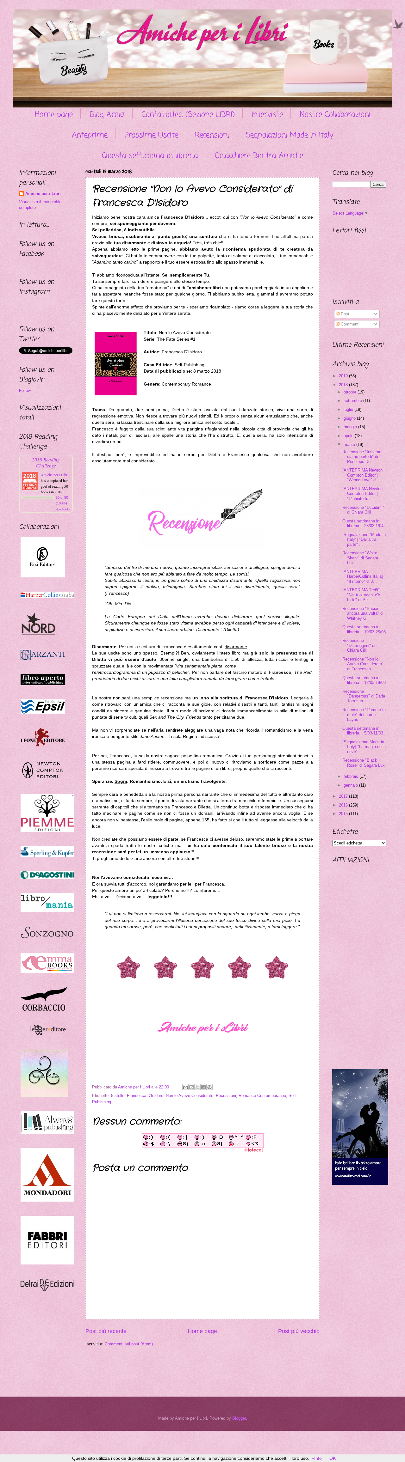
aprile (349, 435)
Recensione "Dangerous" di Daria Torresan (363, 696)
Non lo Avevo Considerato (189, 1095)
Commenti (349, 324)
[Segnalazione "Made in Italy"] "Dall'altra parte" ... (364, 539)
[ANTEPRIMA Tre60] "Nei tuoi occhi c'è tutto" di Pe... (361, 595)
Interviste (267, 115)
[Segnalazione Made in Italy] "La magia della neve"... (364, 747)
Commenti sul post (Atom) (129, 1344)
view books (62, 509)
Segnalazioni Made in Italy (289, 135)
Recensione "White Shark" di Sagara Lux (360, 558)
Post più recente (106, 1331)
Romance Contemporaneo (262, 1095)
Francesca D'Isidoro (145, 1095)
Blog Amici (107, 115)
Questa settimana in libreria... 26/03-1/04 (362, 523)
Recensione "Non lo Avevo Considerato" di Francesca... (362, 664)
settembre (353, 400)
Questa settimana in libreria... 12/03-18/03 (364, 680)
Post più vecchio (299, 1331)
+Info (317, 1458)
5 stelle (117, 1095)
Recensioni (212, 135)
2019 (344, 376)
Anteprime (90, 135)
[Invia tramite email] (185, 1087)
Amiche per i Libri (43, 193)
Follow (25, 390)
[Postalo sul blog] (191, 1087)
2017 (344, 796)
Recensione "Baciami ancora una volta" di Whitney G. (362, 613)
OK (332, 1458)
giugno (350, 418)
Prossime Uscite (151, 135)
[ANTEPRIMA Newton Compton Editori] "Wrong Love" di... (362, 475)
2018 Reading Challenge (46, 462)
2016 (344, 805)
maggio (351, 426)
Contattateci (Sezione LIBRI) (188, 115)
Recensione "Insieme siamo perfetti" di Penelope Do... (361, 456)
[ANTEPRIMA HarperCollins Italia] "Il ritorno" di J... (362, 576)
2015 (344, 813)
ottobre (351, 392)
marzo (350, 444)
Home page (54, 115)
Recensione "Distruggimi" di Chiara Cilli (358, 645)
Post (344, 314)
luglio (349, 409)
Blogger (239, 1418)
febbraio (351, 776)
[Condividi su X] (197, 1087)
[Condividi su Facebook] (203, 1087)
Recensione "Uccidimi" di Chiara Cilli (363, 510)
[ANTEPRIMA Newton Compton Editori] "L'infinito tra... (362, 493)
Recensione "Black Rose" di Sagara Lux (363, 762)
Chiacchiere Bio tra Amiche (259, 156)
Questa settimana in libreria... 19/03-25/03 (364, 629)
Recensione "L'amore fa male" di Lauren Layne (364, 714)
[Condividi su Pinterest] (209, 1087)
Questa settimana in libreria (150, 156)
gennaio (351, 785)
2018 (344, 384)
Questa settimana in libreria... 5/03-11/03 (362, 730)
